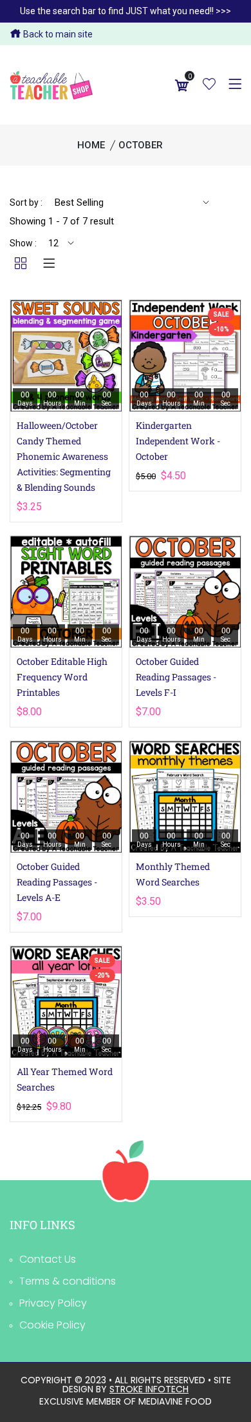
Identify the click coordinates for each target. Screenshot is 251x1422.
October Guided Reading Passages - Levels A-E (57, 882)
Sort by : (26, 202)
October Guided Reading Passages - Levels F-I (176, 676)
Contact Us (47, 1259)
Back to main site (57, 34)
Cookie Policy (52, 1325)
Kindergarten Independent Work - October (178, 440)
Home (91, 145)
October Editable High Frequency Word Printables (62, 676)
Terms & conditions (67, 1281)
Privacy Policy (53, 1303)
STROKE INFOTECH (149, 1389)
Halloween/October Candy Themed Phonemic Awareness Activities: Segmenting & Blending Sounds (64, 456)
